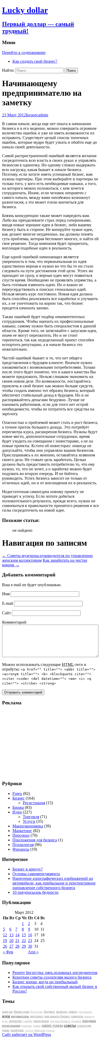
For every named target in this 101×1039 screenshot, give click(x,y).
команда (89, 1016)
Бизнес (32, 115)
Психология (23, 844)
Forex (17, 793)
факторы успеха (44, 1030)
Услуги (29, 821)
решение (26, 1025)
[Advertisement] (34, 743)
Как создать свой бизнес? (34, 61)
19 (5, 940)
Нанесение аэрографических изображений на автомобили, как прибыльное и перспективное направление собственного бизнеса (54, 883)
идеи (6, 1016)
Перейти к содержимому (24, 52)
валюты (61, 1011)
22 (24, 940)
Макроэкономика (27, 826)
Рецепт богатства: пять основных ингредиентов (54, 972)
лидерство (15, 1021)
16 (30, 935)
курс (5, 1021)
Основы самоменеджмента (36, 874)
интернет (37, 1016)
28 (17, 946)
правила (76, 1021)
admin (43, 115)
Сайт (6, 613)
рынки (37, 1025)
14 (17, 935)
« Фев (8, 952)
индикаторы (20, 1016)
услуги (29, 1030)
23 (30, 940)
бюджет (49, 1011)
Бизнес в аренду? (27, 869)
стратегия (84, 1025)
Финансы (20, 849)
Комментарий (14, 622)
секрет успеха (52, 1025)
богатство (36, 1011)
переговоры (41, 1021)
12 (5, 935)
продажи (89, 1021)
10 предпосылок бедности (35, 892)
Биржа (18, 807)
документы (85, 1011)
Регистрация (34, 803)
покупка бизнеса (60, 1020)
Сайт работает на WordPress (26, 1034)
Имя (6, 594)
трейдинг (17, 1030)
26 (5, 946)
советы (70, 1025)
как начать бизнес (57, 1016)
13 (11, 935)
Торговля (31, 817)
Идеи (17, 812)
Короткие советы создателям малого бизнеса (51, 977)
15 (24, 935)
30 (30, 946)
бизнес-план (21, 1011)
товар (5, 1030)
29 (24, 946)
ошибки (28, 1021)
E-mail (7, 603)
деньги (72, 1011)
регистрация (11, 1025)
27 (11, 946)
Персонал (21, 835)
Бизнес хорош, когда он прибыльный (45, 982)
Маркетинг (22, 830)
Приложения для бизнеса (34, 840)
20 (11, 940)
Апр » (33, 952)
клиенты (77, 1016)
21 (17, 940)
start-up (7, 1011)
